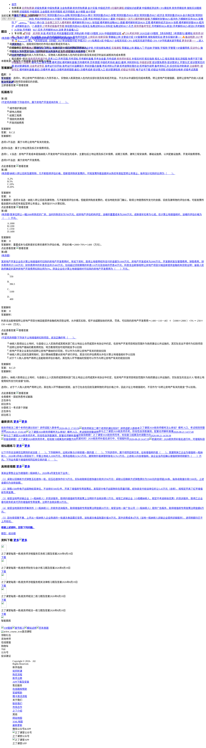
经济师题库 (69, 11)
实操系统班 (28, 48)
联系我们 (17, 703)
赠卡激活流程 (20, 696)
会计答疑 (90, 11)
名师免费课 (28, 8)
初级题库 (24, 11)
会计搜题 (81, 11)
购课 (42, 51)
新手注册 (17, 678)
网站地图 (17, 718)
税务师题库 (56, 11)
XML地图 (18, 721)
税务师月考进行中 (37, 58)
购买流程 (17, 674)
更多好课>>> (189, 40)
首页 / (17, 15)
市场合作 (17, 707)
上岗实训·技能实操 (98, 37)
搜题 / (24, 15)
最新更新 (17, 725)
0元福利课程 (117, 8)
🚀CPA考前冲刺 (131, 33)
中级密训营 (145, 62)
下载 (3, 557)
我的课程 (65, 51)
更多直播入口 (71, 30)
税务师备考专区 (143, 26)
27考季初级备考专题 (54, 26)
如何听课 (17, 671)
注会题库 (45, 11)
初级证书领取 (128, 69)
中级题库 (35, 11)
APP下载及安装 (21, 682)
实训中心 (195, 48)
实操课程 (116, 48)
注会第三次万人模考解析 (58, 22)
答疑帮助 (17, 692)
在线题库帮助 (20, 689)
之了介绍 (17, 711)
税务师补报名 (124, 58)
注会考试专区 (37, 66)
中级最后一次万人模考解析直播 (133, 19)
